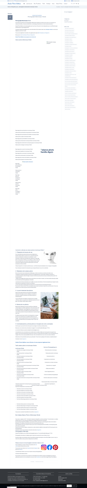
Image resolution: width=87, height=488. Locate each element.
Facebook (29, 448)
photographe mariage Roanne (69, 62)
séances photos (67, 109)
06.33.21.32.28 (11, 0)
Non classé (66, 20)
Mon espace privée (75, 0)
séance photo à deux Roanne (69, 105)
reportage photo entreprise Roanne (70, 89)
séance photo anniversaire (69, 100)
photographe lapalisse (68, 56)
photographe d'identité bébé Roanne (71, 44)
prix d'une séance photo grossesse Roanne (70, 85)
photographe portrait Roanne (69, 69)
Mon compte (67, 0)
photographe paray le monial (69, 67)
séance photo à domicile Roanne (70, 107)
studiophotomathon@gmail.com (21, 0)
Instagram (36, 448)
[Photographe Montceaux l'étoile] (10, 17)
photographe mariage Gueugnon (70, 60)
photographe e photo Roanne (69, 49)
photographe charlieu (68, 39)
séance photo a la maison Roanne (70, 98)
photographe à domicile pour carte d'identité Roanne (70, 75)
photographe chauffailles (69, 42)
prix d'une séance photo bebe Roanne (71, 81)
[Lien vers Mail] (77, 3)
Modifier (74, 485)
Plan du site (60, 479)
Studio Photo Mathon (37, 15)
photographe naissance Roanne (70, 65)
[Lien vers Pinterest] (75, 3)
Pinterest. (21, 449)
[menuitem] (67, 0)
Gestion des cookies (62, 480)
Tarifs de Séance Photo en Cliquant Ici (28, 34)
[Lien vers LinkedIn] (78, 3)
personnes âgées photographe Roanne (71, 33)
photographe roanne (68, 72)
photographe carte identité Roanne (70, 37)
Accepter (69, 485)
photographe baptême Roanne (70, 35)
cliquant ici (24, 338)
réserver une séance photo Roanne (70, 93)
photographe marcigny (68, 58)
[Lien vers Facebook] (71, 3)
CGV (66, 477)
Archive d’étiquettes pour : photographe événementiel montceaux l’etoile (23, 6)
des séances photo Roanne (69, 28)
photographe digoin (68, 46)
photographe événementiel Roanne (70, 77)
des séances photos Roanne (69, 30)
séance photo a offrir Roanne (69, 102)
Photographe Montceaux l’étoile (37, 16)
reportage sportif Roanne (69, 91)
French (9, 487)
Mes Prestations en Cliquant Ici (43, 32)
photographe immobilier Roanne (70, 53)
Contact (59, 476)
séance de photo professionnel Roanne (71, 96)
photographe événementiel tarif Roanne (71, 79)
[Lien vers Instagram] (73, 3)
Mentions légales (61, 477)
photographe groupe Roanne (69, 51)
